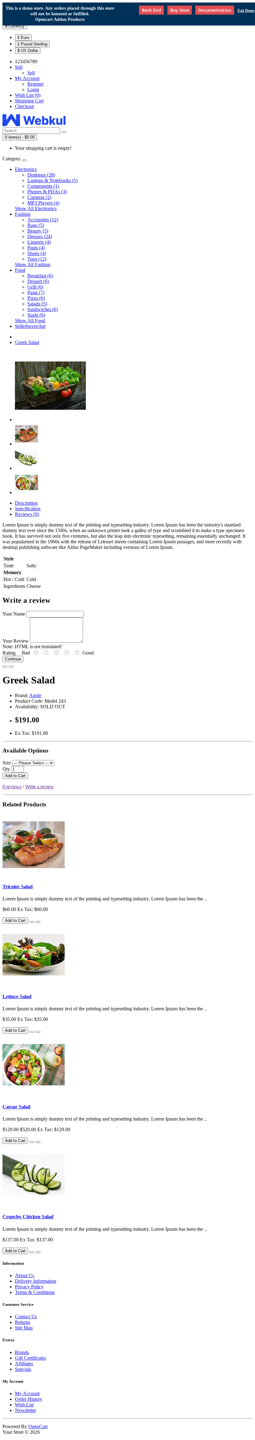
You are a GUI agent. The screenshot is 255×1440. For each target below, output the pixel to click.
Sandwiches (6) (42, 309)
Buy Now (179, 10)
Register (35, 84)
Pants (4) (36, 247)
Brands (22, 1352)
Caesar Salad (16, 1106)
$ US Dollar (27, 50)
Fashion (22, 214)
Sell (31, 72)
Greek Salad (27, 342)
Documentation (214, 10)
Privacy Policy (29, 1286)
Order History (28, 1399)
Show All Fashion (32, 264)
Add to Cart (15, 775)
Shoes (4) (36, 253)
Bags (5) (35, 225)
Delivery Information (35, 1281)
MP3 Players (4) (43, 202)
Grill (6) (35, 287)
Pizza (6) (36, 298)
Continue (13, 659)
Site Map (24, 1327)
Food (20, 270)
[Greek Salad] (50, 419)
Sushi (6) (36, 315)
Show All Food (30, 320)
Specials (23, 1369)
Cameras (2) (39, 197)
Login (33, 89)
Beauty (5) (37, 231)
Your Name (13, 613)
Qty (6, 769)
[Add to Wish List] (4, 667)
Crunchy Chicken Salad (27, 1216)
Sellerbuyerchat (30, 326)
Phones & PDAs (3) (47, 191)
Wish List (24, 1404)
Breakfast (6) (40, 275)
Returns (22, 1322)
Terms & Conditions (35, 1292)
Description (26, 503)
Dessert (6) (38, 281)
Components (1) (43, 186)
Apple (35, 695)
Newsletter (25, 1410)
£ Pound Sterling (32, 44)
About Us (24, 1275)
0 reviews (11, 786)
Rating (9, 652)
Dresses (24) (39, 236)
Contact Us (26, 1316)
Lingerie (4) (39, 242)
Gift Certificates (30, 1358)
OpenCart (38, 1426)
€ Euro (23, 37)
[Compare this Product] (11, 667)
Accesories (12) (42, 219)
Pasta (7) (35, 292)
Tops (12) (36, 259)
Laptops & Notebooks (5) (52, 180)
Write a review (39, 786)
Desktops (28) (41, 174)
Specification (27, 508)
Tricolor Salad (17, 886)
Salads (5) (37, 303)
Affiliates (24, 1363)
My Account (27, 1393)
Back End (151, 10)
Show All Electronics (36, 208)
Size (6, 762)
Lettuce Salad (16, 996)
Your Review (15, 641)
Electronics (26, 169)
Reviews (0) (27, 514)
